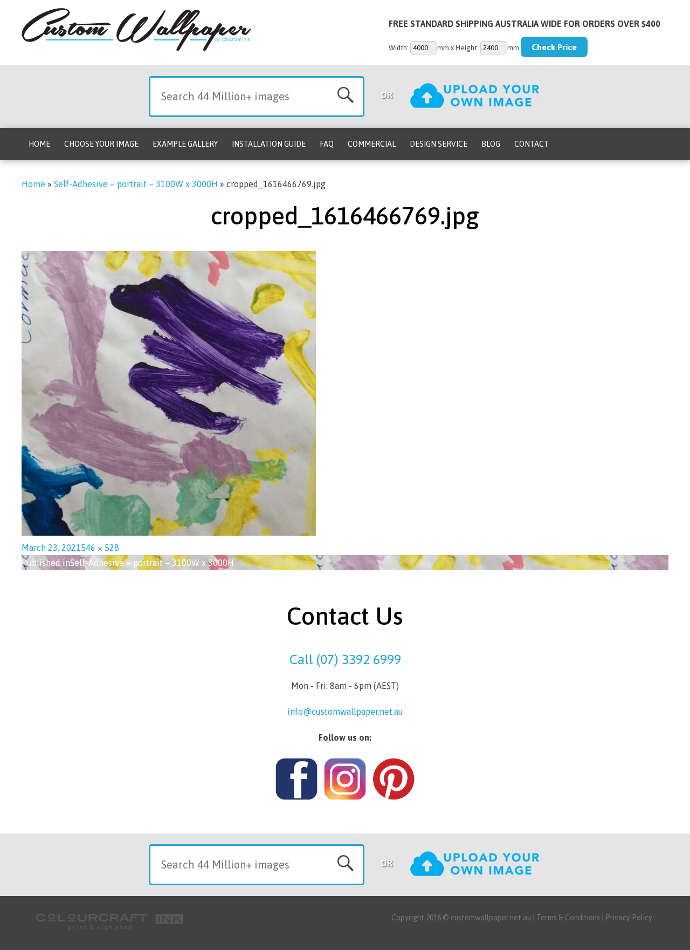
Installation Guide (269, 144)
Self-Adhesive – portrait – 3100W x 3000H (136, 184)
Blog (490, 144)
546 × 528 (100, 547)
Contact (531, 144)
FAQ (327, 144)
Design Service (438, 144)
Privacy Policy (628, 917)
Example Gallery (185, 144)
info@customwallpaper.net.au (345, 711)
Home (39, 144)
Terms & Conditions (568, 917)
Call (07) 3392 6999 (345, 659)
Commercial (372, 144)
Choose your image (101, 144)
